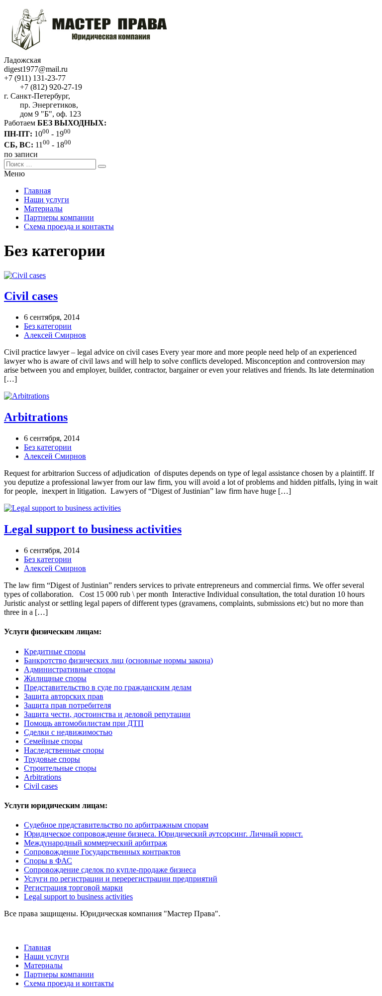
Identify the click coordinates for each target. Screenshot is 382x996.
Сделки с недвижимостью (68, 732)
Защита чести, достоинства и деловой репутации (107, 714)
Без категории (48, 326)
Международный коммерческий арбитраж (95, 843)
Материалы (43, 208)
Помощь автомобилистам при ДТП (84, 723)
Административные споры (69, 669)
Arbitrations (36, 417)
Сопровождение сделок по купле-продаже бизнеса (110, 869)
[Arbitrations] (26, 396)
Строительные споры (60, 768)
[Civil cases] (25, 275)
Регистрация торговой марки (73, 887)
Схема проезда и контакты (69, 226)
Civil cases (31, 295)
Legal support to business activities (93, 529)
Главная (37, 190)
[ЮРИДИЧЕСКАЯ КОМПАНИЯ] (96, 51)
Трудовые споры (52, 759)
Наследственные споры (64, 750)
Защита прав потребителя (67, 705)
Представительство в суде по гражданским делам (107, 687)
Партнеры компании (59, 217)
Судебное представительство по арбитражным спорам (116, 825)
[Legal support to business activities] (62, 508)
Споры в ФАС (48, 860)
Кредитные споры (55, 651)
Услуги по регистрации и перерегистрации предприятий (120, 878)
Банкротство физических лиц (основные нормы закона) (118, 660)
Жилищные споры (55, 678)
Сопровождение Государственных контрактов (102, 852)
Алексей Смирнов (55, 335)
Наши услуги (46, 199)
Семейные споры (53, 741)
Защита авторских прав (63, 696)
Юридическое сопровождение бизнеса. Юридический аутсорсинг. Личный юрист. (163, 834)
